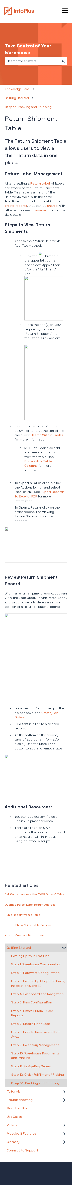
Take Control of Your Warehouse (28, 49)
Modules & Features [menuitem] (21, 1133)
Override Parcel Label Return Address (30, 904)
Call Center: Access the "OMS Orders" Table (34, 894)
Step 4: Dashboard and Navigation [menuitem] (37, 994)
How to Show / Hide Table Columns (28, 925)
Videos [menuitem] (12, 1125)
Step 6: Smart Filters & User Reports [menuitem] (32, 1013)
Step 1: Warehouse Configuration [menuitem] (36, 964)
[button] (64, 948)
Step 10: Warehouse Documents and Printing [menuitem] (35, 1055)
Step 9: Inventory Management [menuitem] (35, 1045)
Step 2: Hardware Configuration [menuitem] (35, 973)
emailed (41, 210)
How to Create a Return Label (25, 935)
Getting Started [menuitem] (19, 947)
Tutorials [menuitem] (13, 1091)
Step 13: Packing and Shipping (28, 107)
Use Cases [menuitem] (14, 1117)
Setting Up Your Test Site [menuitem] (30, 956)
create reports (16, 206)
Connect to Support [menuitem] (22, 1150)
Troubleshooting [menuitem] (20, 1100)
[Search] (63, 61)
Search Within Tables (47, 435)
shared (52, 206)
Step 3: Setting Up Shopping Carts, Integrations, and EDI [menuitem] (38, 983)
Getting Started (17, 98)
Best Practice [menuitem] (17, 1108)
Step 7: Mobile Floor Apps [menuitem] (31, 1024)
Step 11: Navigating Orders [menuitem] (31, 1066)
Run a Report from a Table (22, 915)
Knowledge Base (17, 89)
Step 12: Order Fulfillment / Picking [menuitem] (37, 1074)
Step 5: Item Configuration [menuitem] (31, 1002)
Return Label (40, 183)
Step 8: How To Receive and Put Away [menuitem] (35, 1034)
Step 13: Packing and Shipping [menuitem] (35, 1083)
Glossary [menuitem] (13, 1142)
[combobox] (32, 61)
